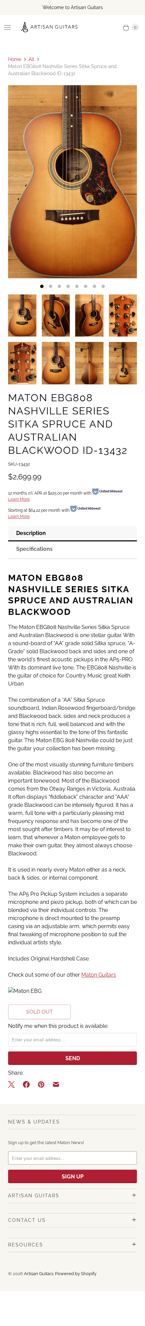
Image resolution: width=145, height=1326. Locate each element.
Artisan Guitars (38, 1273)
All (31, 59)
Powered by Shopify (75, 1273)
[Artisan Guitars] (49, 27)
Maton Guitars (98, 975)
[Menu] (7, 27)
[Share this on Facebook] (26, 1084)
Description (31, 533)
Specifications (34, 549)
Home (14, 59)
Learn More (19, 499)
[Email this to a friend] (56, 1084)
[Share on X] (13, 1084)
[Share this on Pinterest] (41, 1084)
